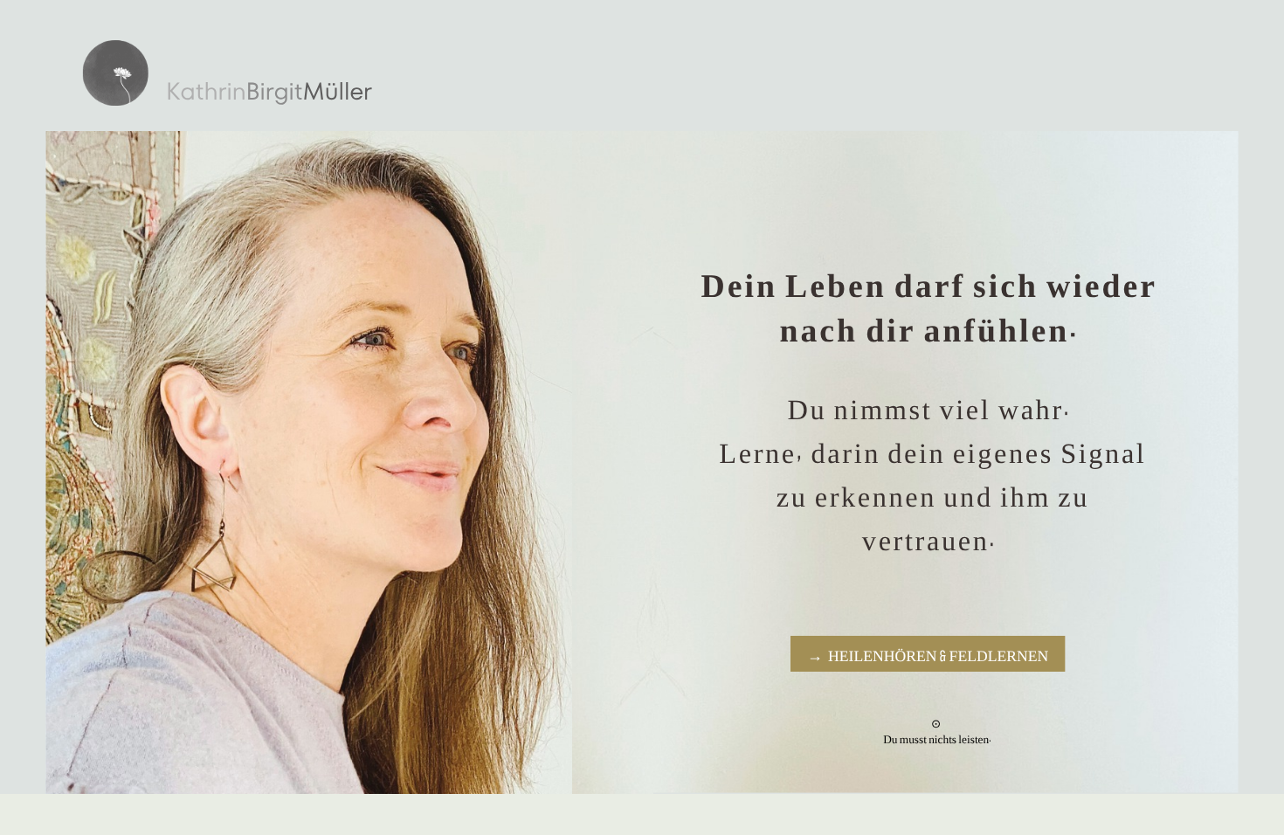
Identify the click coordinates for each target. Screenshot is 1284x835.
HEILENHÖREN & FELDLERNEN (938, 654)
